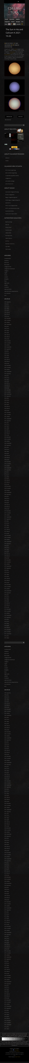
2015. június (6, 572)
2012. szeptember (7, 633)
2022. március (7, 406)
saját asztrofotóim (8, 45)
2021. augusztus (7, 420)
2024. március (7, 359)
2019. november (7, 463)
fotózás (5, 274)
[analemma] (5, 144)
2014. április (6, 601)
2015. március (7, 578)
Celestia (6, 160)
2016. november (7, 537)
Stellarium (7, 158)
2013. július (6, 619)
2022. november (7, 392)
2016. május (6, 549)
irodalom (6, 277)
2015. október (7, 564)
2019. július (6, 472)
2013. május (6, 623)
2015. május (6, 574)
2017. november (7, 512)
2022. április (6, 404)
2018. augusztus (7, 494)
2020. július (6, 447)
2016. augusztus (7, 543)
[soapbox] (19, 129)
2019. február (7, 482)
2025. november (7, 320)
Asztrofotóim (11, 19)
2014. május (6, 598)
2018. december (7, 486)
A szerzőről (18, 24)
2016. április (6, 551)
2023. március (7, 383)
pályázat (6, 285)
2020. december (7, 437)
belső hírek (6, 262)
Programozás (7, 21)
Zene (22, 21)
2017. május (6, 525)
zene (5, 295)
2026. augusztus (7, 302)
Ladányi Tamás (8, 232)
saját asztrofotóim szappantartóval (11, 291)
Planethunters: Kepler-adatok (11, 213)
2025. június (6, 328)
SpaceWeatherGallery (9, 211)
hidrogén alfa (17, 45)
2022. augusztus (7, 396)
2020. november (7, 439)
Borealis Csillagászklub (9, 194)
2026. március (7, 312)
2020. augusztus (7, 445)
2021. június (6, 424)
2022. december (7, 390)
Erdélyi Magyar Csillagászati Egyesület (12, 200)
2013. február (7, 627)
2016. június (6, 547)
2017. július (6, 521)
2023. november (7, 367)
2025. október (7, 322)
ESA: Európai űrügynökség (10, 170)
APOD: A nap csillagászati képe (11, 205)
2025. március (7, 334)
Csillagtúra (18, 19)
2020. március (7, 455)
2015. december (7, 560)
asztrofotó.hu (8, 202)
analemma (6, 260)
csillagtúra (6, 270)
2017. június (6, 523)
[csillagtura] (20, 134)
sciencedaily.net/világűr (10, 181)
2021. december (7, 412)
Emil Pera (7, 241)
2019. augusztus (7, 469)
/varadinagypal (16, 1049)
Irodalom (13, 21)
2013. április (6, 625)
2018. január (6, 508)
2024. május (6, 355)
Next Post (20, 116)
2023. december (7, 365)
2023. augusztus (7, 373)
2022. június (6, 400)
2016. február (7, 555)
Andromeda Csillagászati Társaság (12, 192)
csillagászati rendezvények (9, 268)
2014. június (6, 596)
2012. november (7, 631)
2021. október (7, 416)
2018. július (6, 496)
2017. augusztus (7, 519)
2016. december (7, 535)
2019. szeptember (7, 467)
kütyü (5, 281)
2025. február (7, 336)
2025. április (6, 332)
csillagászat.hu (8, 178)
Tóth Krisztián (8, 249)
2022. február (7, 408)
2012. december (7, 629)
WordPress (18, 1051)
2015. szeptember (7, 566)
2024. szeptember (7, 347)
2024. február (7, 361)
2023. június (6, 377)
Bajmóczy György (8, 221)
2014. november (7, 586)
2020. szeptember (7, 443)
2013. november (7, 611)
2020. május (6, 451)
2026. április (6, 310)
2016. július (6, 545)
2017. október (7, 515)
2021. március (7, 431)
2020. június (6, 449)
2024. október (7, 345)
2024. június (6, 353)
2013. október (7, 613)
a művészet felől (7, 258)
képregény (6, 279)
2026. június (6, 306)
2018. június (6, 498)
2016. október (7, 539)
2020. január (6, 459)
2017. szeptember (7, 517)
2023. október (7, 369)
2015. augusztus (7, 568)
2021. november (7, 414)
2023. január (6, 388)
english (17, 43)
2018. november (7, 488)
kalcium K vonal (7, 46)
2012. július (6, 635)
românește (6, 287)
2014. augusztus (7, 592)
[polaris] (14, 134)
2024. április (6, 357)
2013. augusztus (7, 617)
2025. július (6, 326)
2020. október (7, 441)
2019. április (6, 478)
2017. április (6, 527)
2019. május (6, 476)
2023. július (6, 375)
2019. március (7, 480)
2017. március (7, 529)
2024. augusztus (7, 349)
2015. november (7, 562)
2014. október (7, 588)
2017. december (7, 510)
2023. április (6, 381)
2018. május (6, 500)
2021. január (6, 435)
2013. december (7, 609)
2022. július (6, 398)
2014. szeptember (7, 590)
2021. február (7, 433)
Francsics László (8, 230)
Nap (11, 46)
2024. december (7, 340)
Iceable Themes (17, 1056)
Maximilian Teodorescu (10, 243)
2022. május (6, 402)
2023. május (6, 379)
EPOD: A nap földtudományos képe (12, 208)
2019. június (6, 474)
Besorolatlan (6, 264)
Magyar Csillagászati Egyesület (11, 197)
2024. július (6, 351)
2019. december (7, 461)
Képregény (18, 21)
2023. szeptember (7, 371)
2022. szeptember (7, 394)
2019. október (7, 465)
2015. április (6, 576)
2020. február (7, 457)
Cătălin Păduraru (8, 238)
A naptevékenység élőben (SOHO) (12, 175)
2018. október (7, 490)
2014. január (6, 607)
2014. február (7, 605)
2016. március (7, 553)
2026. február (7, 314)
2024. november (7, 342)
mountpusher (12, 52)
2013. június (6, 621)
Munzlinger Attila (8, 235)
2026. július (6, 304)
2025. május (6, 330)
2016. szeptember (7, 541)
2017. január (6, 533)
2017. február (7, 531)
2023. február (7, 385)
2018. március (7, 504)
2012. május (6, 637)
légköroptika (6, 283)
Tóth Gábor (7, 246)
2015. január (6, 582)
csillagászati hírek (7, 266)
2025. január (6, 338)
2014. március (7, 603)
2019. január (6, 484)
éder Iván (7, 224)
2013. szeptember (7, 615)
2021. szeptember (7, 418)
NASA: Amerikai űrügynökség (11, 172)
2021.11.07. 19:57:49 (9, 43)
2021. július (6, 422)
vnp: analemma (7, 293)
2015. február (7, 580)
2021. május (6, 426)
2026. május (6, 308)
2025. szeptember (7, 324)
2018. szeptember (7, 492)
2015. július (6, 570)
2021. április (6, 429)
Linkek (6, 24)
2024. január (6, 363)
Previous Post (9, 116)
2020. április (6, 453)
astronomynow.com (9, 183)
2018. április (6, 502)
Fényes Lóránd (8, 227)
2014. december (7, 584)
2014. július (6, 594)
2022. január (6, 410)
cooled (15, 49)
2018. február (7, 506)
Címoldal (6, 19)
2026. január (6, 316)
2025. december (7, 318)
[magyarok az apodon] (6, 144)
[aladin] (7, 134)
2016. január (6, 558)
